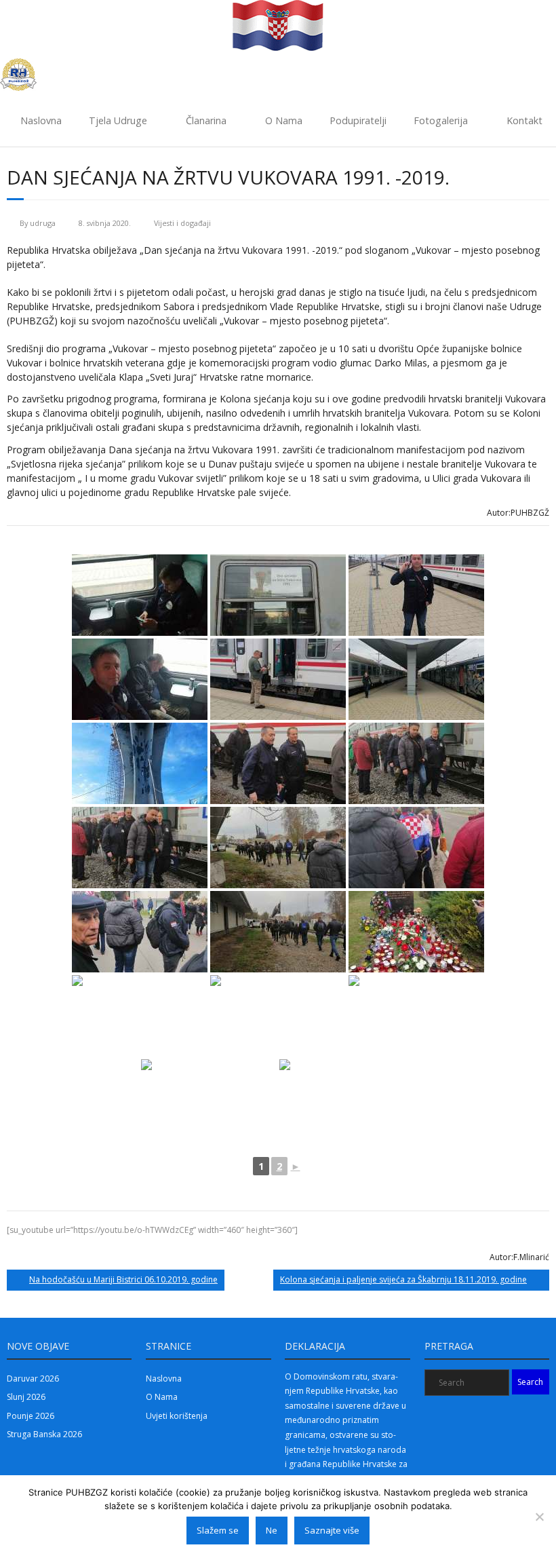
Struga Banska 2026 (44, 1434)
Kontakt (524, 120)
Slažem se (218, 1530)
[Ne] (539, 1516)
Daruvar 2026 (33, 1378)
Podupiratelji (358, 120)
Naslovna (41, 120)
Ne (271, 1530)
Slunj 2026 (26, 1397)
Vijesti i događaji (182, 223)
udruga (43, 223)
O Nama (283, 120)
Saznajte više (331, 1530)
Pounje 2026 (30, 1416)
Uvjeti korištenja (176, 1416)
